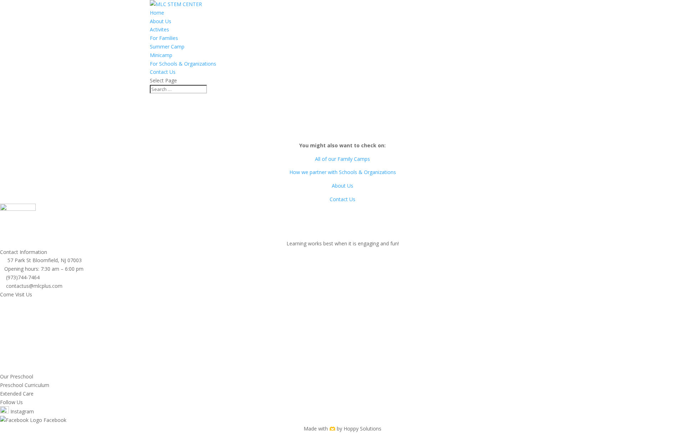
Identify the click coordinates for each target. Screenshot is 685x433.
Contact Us (163, 71)
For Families (164, 38)
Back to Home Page (342, 132)
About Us (160, 21)
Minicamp (161, 55)
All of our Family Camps (342, 159)
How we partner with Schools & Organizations (342, 172)
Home (157, 12)
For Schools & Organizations (183, 63)
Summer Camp (167, 46)
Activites (159, 29)
